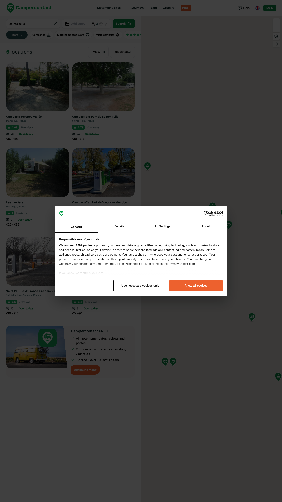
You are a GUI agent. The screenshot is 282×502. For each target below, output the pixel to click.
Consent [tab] (76, 226)
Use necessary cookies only (140, 285)
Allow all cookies (196, 285)
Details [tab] (119, 226)
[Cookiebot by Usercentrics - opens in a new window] (206, 214)
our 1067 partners (82, 245)
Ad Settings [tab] (163, 226)
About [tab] (206, 226)
